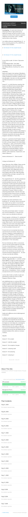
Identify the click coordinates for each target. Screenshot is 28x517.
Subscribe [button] (23, 23)
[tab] (2, 384)
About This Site (6, 369)
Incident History (5, 512)
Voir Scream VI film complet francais (13, 47)
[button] (14, 16)
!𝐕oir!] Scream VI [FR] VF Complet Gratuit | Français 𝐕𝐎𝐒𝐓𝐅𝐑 (9, 25)
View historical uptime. (20, 379)
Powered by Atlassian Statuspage (20, 512)
